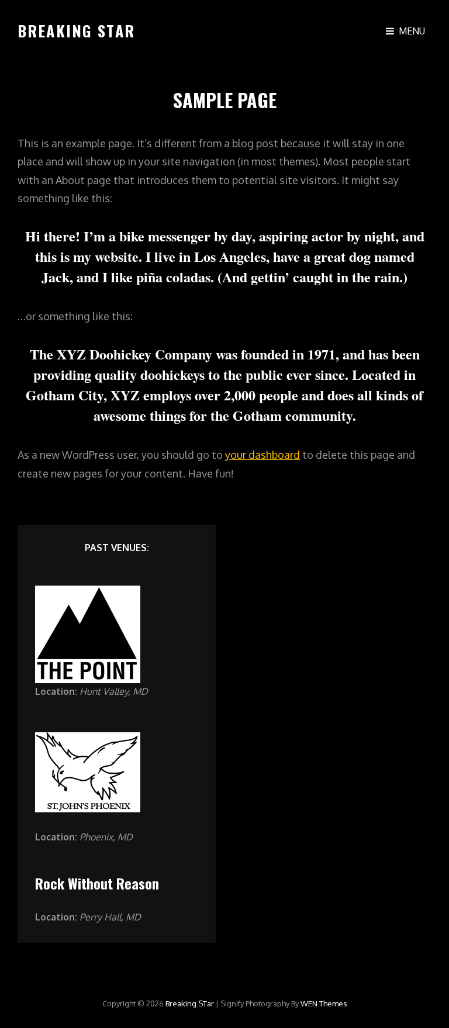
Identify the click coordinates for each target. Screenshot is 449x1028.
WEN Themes (324, 1003)
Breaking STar (76, 30)
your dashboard (262, 454)
